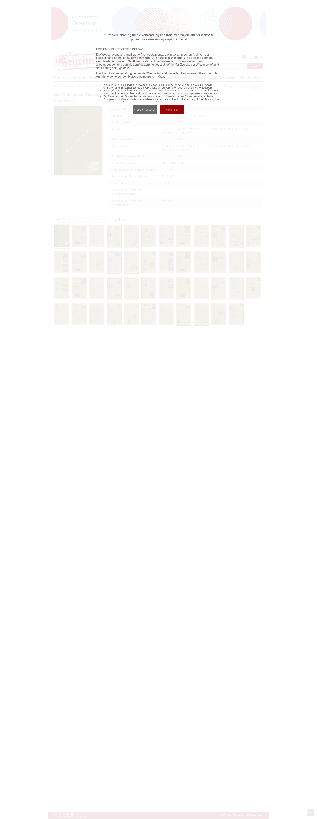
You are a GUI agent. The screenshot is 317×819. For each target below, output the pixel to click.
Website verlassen (145, 109)
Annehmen (172, 109)
